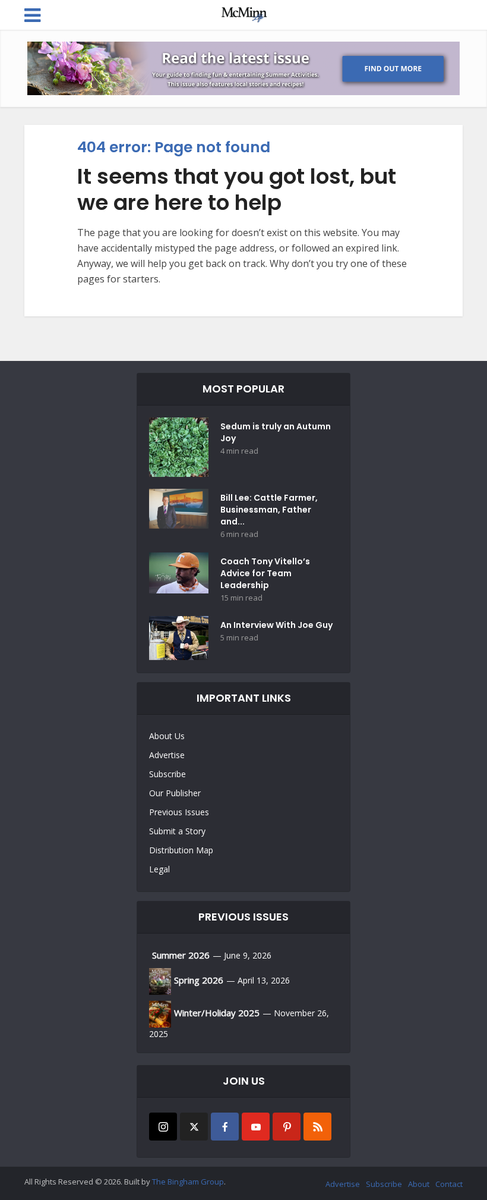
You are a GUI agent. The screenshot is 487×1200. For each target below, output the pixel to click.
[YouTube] (256, 1127)
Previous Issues (179, 812)
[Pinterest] (287, 1127)
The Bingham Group (188, 1181)
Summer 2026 (181, 955)
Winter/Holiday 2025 (217, 1013)
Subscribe (167, 774)
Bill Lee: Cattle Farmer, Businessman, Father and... (269, 509)
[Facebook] (225, 1127)
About (418, 1184)
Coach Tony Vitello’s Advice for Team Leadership (265, 573)
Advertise (167, 755)
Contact (449, 1184)
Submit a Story (177, 831)
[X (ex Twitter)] (194, 1127)
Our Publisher (175, 793)
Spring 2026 (198, 980)
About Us (167, 736)
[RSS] (317, 1127)
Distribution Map (181, 850)
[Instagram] (163, 1127)
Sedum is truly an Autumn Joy (275, 432)
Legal (159, 869)
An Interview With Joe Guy (276, 625)
